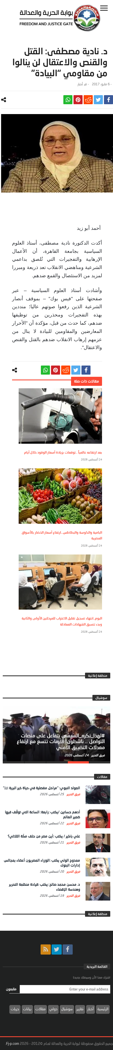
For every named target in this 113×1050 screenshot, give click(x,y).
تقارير (80, 1009)
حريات (15, 1009)
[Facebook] (68, 949)
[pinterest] (78, 99)
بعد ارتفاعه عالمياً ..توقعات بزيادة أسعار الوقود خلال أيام (63, 452)
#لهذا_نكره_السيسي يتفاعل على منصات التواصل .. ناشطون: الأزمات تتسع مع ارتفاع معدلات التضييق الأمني (61, 741)
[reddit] (88, 99)
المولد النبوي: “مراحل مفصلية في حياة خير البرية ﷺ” (41, 788)
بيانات (27, 1009)
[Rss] (46, 949)
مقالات (40, 1009)
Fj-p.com (12, 1043)
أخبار (80, 84)
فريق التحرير (98, 755)
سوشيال (67, 1009)
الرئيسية (102, 1009)
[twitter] (98, 99)
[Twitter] (57, 949)
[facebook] (108, 99)
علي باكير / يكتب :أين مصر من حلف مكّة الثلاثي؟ (44, 836)
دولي (53, 1009)
